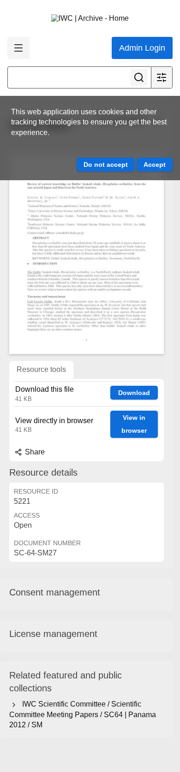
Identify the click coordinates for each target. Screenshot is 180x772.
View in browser (134, 424)
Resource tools (41, 369)
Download (134, 392)
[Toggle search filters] (161, 77)
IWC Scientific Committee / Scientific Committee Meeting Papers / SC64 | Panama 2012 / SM (82, 714)
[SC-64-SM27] (86, 254)
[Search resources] (139, 77)
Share (34, 452)
